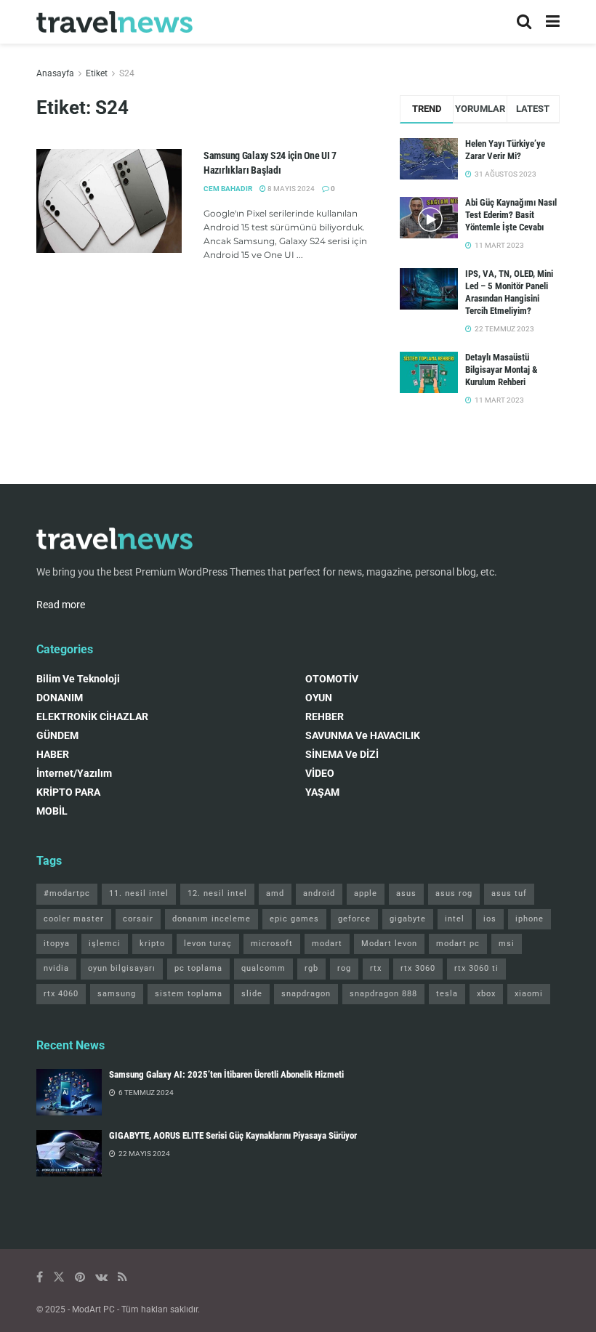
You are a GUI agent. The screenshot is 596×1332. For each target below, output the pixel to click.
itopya (57, 943)
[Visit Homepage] (114, 22)
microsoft (272, 943)
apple (365, 893)
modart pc (458, 943)
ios (489, 919)
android (319, 893)
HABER (52, 754)
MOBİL (52, 811)
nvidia (56, 968)
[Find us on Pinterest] (80, 1277)
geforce (354, 919)
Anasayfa (55, 73)
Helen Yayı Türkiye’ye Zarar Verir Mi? (505, 149)
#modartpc (67, 893)
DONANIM (59, 697)
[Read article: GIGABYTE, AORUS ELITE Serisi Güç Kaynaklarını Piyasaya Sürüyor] (69, 1153)
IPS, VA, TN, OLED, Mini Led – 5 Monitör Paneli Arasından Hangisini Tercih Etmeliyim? (509, 292)
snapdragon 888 (383, 993)
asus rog (453, 893)
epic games (294, 919)
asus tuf (509, 893)
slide (251, 993)
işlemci (105, 943)
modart (327, 943)
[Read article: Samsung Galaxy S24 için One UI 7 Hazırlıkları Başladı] (109, 201)
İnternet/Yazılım (74, 773)
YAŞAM (322, 792)
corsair (138, 919)
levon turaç (208, 943)
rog (344, 968)
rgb (311, 968)
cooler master (74, 919)
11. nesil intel (139, 893)
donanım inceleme (211, 919)
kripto (152, 943)
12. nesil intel (217, 893)
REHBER (324, 716)
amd (275, 893)
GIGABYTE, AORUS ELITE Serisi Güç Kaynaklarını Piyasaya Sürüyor (233, 1135)
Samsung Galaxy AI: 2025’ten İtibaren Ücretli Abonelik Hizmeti (226, 1074)
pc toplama (198, 968)
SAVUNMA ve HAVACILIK (362, 735)
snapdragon (306, 993)
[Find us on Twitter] (59, 1277)
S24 (126, 73)
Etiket (97, 73)
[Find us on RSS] (122, 1277)
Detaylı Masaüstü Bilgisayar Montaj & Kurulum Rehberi (501, 369)
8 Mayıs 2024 (290, 189)
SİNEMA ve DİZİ (342, 754)
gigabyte (408, 919)
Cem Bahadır (228, 189)
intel (454, 919)
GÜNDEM (57, 735)
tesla (447, 993)
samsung (116, 993)
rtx (376, 968)
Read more (60, 604)
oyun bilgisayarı (122, 968)
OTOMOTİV (331, 679)
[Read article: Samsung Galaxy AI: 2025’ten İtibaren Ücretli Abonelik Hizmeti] (69, 1092)
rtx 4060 (61, 993)
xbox (486, 993)
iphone (529, 919)
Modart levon (389, 943)
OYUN (318, 697)
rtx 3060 (417, 968)
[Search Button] (524, 22)
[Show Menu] (553, 22)
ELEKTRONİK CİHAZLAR (92, 716)
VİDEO (319, 773)
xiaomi (529, 993)
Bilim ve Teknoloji (78, 679)
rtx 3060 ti (476, 968)
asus (406, 893)
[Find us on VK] (101, 1277)
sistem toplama (188, 993)
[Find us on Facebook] (39, 1277)
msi (507, 943)
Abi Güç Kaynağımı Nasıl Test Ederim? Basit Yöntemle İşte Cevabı (511, 215)
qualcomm (263, 968)
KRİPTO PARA (68, 792)
